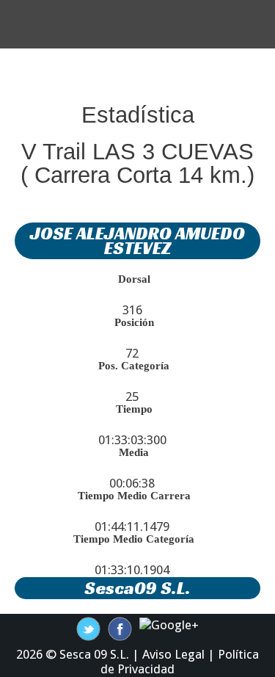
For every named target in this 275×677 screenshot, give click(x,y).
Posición (134, 322)
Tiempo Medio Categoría (133, 539)
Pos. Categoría (133, 366)
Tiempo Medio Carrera (134, 495)
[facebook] (88, 627)
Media (134, 452)
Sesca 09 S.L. (94, 654)
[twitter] (120, 627)
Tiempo (134, 409)
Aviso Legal (173, 654)
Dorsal (134, 279)
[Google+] (169, 624)
